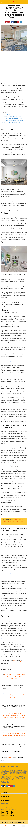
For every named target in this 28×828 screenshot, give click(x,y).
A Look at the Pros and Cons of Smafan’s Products (12, 123)
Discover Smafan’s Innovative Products (12, 116)
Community (6, 796)
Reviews (17, 5)
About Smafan (7, 114)
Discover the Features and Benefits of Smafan (14, 118)
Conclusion (6, 125)
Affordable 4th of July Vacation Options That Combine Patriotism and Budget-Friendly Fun (12, 687)
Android (3, 815)
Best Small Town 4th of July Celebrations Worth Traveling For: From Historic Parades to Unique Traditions (13, 726)
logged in (10, 757)
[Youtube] (9, 786)
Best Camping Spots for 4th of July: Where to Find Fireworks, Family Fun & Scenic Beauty (13, 706)
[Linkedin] (14, 786)
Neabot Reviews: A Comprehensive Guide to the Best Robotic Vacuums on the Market (13, 521)
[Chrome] (12, 812)
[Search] (26, 2)
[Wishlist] (14, 826)
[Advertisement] (14, 66)
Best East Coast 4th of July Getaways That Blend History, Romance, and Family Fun (13, 745)
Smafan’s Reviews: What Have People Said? (13, 120)
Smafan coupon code (16, 662)
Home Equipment (11, 5)
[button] (14, 792)
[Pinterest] (11, 786)
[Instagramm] (7, 786)
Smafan (15, 660)
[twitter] (4, 786)
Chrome (12, 815)
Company (5, 792)
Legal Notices (6, 800)
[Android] (2, 812)
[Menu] (1, 2)
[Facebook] (2, 786)
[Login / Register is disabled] (23, 826)
